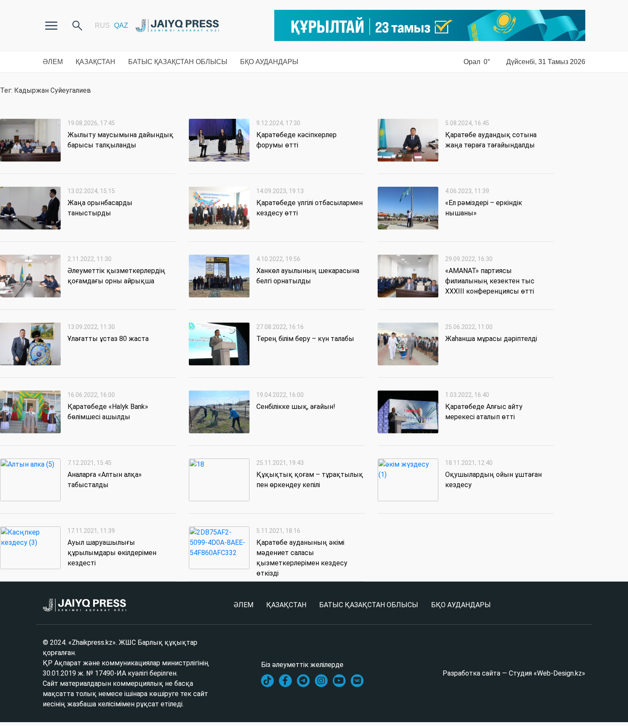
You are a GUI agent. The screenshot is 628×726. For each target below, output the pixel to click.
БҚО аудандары (269, 61)
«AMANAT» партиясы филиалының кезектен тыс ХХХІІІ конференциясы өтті (489, 281)
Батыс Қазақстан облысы (177, 61)
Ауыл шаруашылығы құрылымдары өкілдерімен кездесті (111, 552)
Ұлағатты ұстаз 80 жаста (108, 339)
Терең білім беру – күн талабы (305, 339)
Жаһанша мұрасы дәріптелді (491, 339)
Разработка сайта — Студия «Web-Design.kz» (514, 673)
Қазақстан (95, 61)
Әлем (53, 61)
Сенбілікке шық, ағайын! (295, 407)
